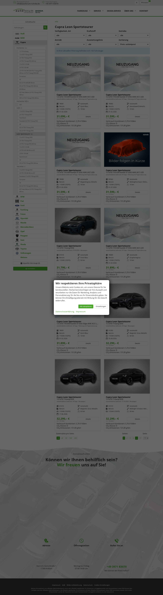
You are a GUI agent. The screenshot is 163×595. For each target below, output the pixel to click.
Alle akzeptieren (86, 306)
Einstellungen (101, 306)
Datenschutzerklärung (65, 311)
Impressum (80, 311)
